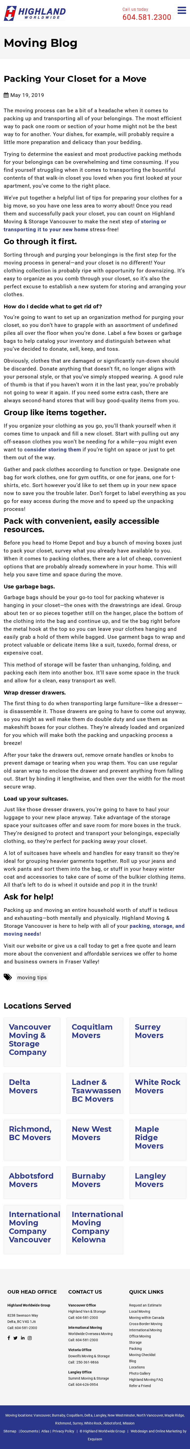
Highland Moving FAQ (146, 1380)
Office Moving (140, 1336)
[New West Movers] (95, 1140)
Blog (132, 1361)
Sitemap (9, 1431)
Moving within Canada (146, 1318)
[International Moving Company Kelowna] (95, 1229)
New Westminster (121, 1415)
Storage (135, 1342)
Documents (29, 1431)
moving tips (32, 978)
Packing (135, 1349)
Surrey (78, 1423)
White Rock (92, 1423)
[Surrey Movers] (158, 1042)
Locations (137, 1367)
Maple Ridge (174, 1415)
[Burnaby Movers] (95, 1183)
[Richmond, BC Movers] (32, 1140)
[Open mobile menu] (182, 10)
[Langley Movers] (158, 1183)
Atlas (45, 1431)
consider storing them (52, 450)
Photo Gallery (139, 1373)
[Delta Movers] (32, 1093)
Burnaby (58, 1415)
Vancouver (42, 1415)
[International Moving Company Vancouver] (32, 1229)
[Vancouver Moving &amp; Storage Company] (32, 1042)
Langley (100, 1415)
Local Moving (139, 1311)
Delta (88, 1415)
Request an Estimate (145, 1305)
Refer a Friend (140, 1386)
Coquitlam (75, 1415)
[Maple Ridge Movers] (158, 1140)
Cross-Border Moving (145, 1324)
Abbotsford (112, 1423)
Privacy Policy (63, 1431)
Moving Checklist (142, 1355)
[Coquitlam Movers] (95, 1042)
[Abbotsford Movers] (32, 1183)
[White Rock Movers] (158, 1093)
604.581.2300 (146, 17)
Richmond (63, 1423)
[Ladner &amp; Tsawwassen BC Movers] (95, 1093)
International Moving (145, 1330)
